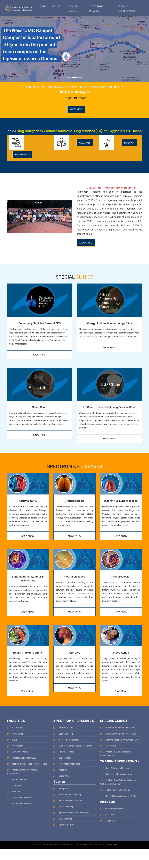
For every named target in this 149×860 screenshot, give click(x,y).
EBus (14, 740)
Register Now (74, 98)
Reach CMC (110, 821)
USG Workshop (65, 819)
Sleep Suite (17, 734)
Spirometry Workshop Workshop (73, 812)
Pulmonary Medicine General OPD (39, 323)
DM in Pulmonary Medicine (117, 768)
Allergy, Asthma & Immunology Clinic (109, 323)
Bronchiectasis (74, 500)
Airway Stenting (20, 752)
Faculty (57, 6)
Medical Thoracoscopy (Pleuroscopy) (29, 764)
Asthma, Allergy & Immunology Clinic (122, 740)
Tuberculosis (121, 576)
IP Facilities (17, 728)
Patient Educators (21, 779)
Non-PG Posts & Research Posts (120, 796)
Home (42, 6)
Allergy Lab (17, 785)
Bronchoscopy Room (22, 803)
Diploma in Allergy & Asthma (118, 774)
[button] (11, 47)
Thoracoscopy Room (22, 797)
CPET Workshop (65, 807)
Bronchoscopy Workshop (69, 794)
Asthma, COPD (28, 500)
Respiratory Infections (28, 652)
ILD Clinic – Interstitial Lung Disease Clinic (109, 407)
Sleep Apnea (121, 652)
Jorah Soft (112, 845)
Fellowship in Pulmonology (117, 790)
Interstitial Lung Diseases (121, 500)
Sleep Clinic (39, 407)
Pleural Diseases (74, 576)
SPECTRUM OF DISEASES (97, 8)
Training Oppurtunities (127, 8)
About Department (114, 809)
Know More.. (39, 354)
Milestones (110, 815)
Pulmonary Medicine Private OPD (120, 734)
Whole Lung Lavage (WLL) (24, 758)
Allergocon (63, 788)
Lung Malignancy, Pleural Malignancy (75, 746)
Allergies (74, 652)
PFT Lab (16, 792)
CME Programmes (67, 825)
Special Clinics (72, 8)
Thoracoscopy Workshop (70, 801)
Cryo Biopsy (17, 746)
